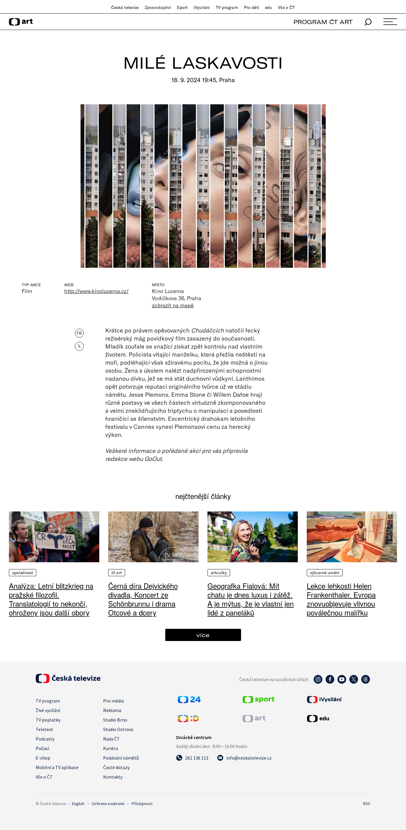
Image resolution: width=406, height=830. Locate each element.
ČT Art (116, 572)
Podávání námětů (121, 758)
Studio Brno (115, 720)
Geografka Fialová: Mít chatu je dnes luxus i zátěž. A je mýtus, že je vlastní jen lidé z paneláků (250, 599)
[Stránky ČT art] (254, 720)
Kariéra (110, 748)
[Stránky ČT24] (189, 701)
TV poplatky (48, 720)
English (78, 803)
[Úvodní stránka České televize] (68, 681)
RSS (366, 803)
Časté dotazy (116, 767)
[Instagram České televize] (318, 682)
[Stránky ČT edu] (338, 718)
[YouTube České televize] (342, 682)
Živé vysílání (48, 710)
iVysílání (201, 7)
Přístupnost (142, 803)
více (203, 635)
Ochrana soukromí (108, 803)
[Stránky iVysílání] (338, 699)
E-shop (43, 758)
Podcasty (45, 739)
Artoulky (219, 572)
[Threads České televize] (365, 682)
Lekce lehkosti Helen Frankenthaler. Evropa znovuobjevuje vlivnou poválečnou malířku (341, 599)
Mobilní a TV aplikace (57, 767)
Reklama (112, 710)
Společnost (22, 572)
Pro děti (251, 7)
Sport (182, 7)
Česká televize (125, 7)
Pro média (113, 701)
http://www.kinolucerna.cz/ (96, 291)
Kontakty (112, 777)
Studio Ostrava (118, 729)
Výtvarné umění (324, 572)
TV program (227, 7)
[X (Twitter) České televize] (353, 682)
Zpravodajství (158, 7)
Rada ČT (111, 739)
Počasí (42, 748)
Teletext (44, 729)
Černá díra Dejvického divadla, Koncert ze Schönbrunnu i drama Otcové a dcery (143, 599)
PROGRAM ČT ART (323, 22)
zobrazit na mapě (172, 305)
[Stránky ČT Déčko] (188, 720)
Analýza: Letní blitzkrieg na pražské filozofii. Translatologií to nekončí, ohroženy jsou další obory (51, 599)
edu (268, 7)
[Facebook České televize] (330, 682)
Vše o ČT (286, 7)
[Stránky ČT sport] (259, 701)
